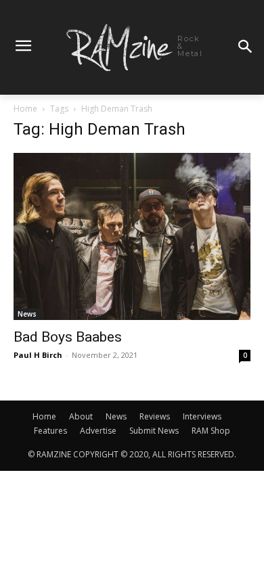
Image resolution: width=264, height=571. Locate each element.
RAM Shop (211, 430)
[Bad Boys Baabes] (132, 236)
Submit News (154, 430)
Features (50, 430)
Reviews (154, 416)
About (81, 416)
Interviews (202, 416)
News (27, 314)
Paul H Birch (38, 355)
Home (25, 108)
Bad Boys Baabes (68, 337)
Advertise (98, 430)
